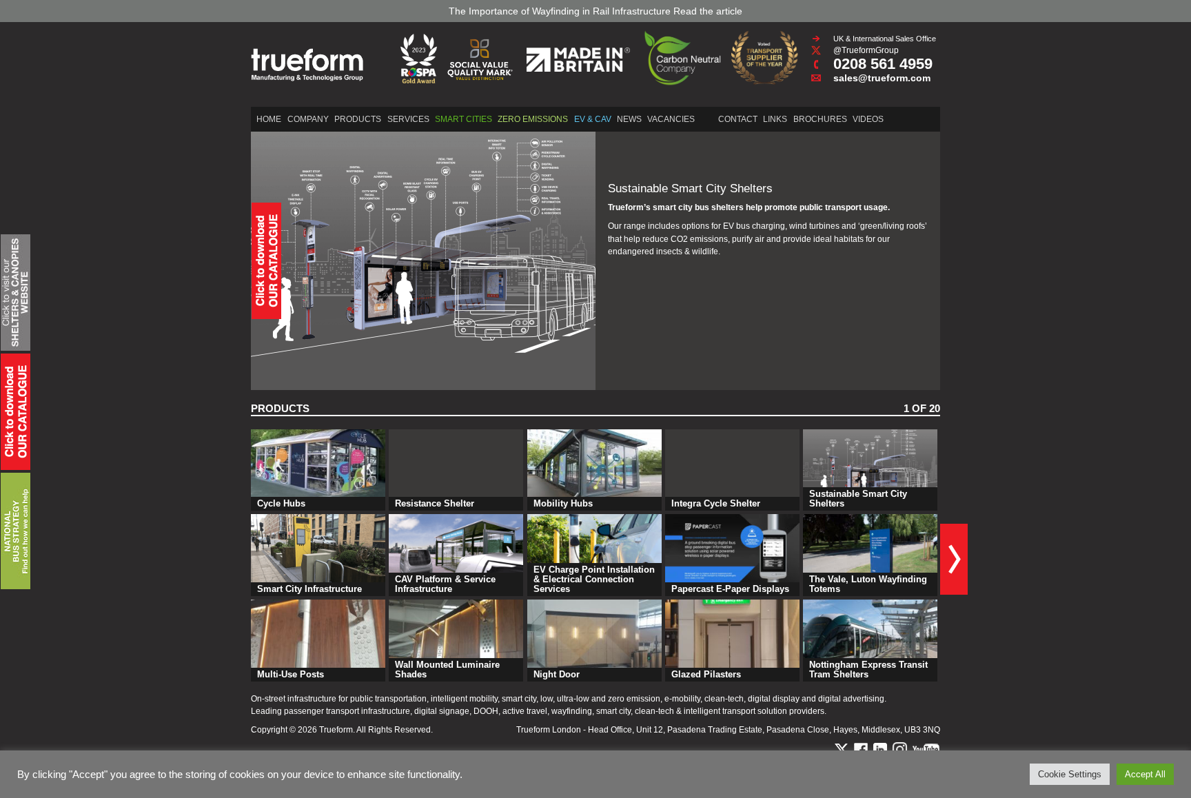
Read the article (707, 11)
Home (268, 119)
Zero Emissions (533, 119)
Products (357, 119)
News (629, 119)
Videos (868, 119)
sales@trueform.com (881, 77)
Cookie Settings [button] (1069, 774)
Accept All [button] (1145, 774)
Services (408, 119)
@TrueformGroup (866, 50)
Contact (737, 119)
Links (775, 119)
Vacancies (671, 119)
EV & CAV (592, 119)
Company (308, 119)
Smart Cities (463, 119)
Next (954, 559)
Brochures (820, 119)
